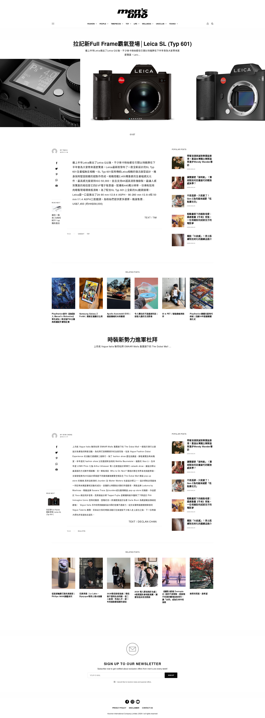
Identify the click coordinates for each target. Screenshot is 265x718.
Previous (45, 93)
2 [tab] (131, 119)
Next (219, 93)
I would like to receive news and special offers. (134, 682)
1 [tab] (129, 119)
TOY (88, 234)
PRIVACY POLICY (119, 708)
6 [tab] (139, 119)
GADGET (81, 234)
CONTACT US (147, 708)
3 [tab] (133, 119)
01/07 (132, 134)
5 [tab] (137, 119)
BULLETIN (81, 531)
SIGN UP (171, 675)
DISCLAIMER (134, 708)
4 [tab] (135, 119)
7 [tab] (141, 119)
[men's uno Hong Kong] (132, 13)
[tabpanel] (132, 93)
